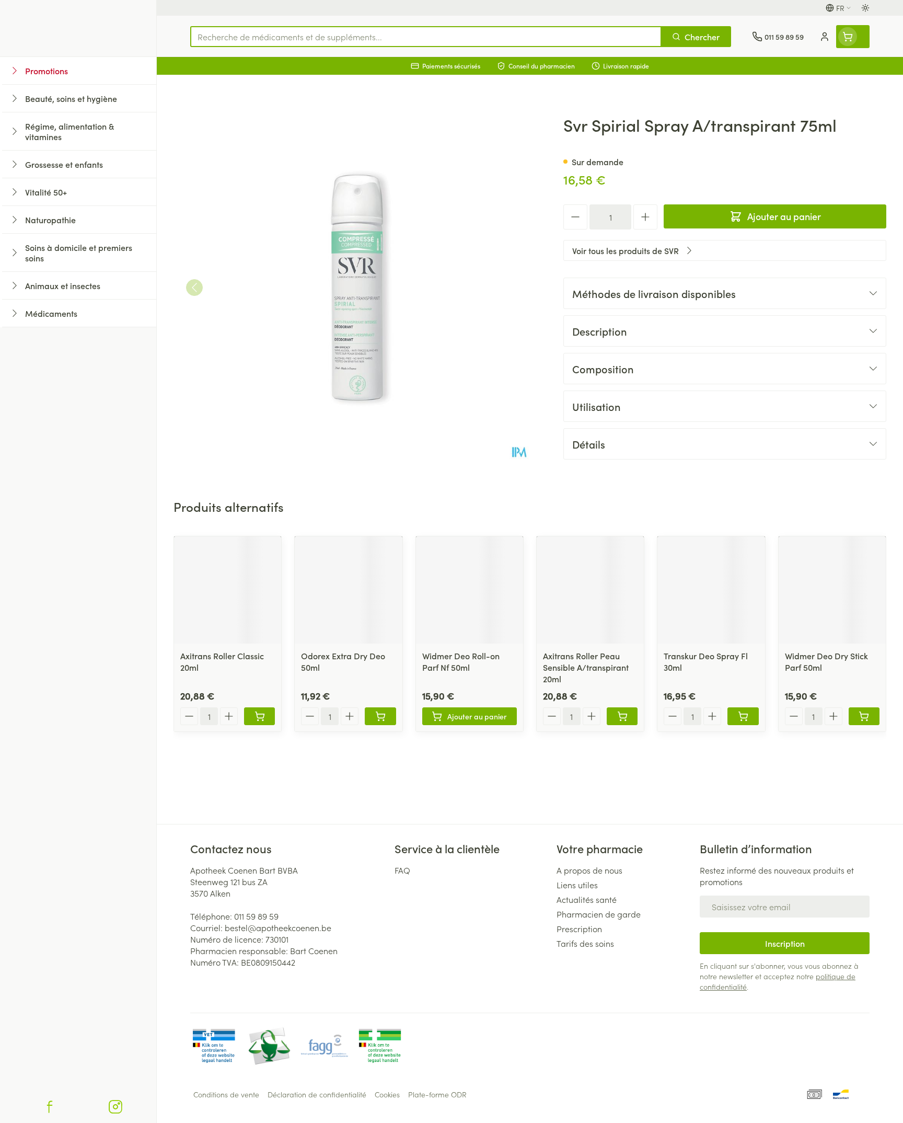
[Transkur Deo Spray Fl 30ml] (711, 590)
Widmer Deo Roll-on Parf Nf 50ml (461, 661)
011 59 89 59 (256, 916)
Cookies (387, 1094)
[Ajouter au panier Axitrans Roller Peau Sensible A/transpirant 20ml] (622, 716)
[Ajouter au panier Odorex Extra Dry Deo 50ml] (380, 716)
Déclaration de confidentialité (317, 1094)
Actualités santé (587, 899)
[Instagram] (115, 1107)
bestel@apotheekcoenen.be (278, 927)
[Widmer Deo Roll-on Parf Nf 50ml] (469, 590)
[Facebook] (49, 1107)
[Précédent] (194, 287)
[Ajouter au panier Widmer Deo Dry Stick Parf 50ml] (864, 716)
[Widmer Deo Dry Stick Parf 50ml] (832, 590)
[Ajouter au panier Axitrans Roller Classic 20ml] (259, 716)
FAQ (402, 870)
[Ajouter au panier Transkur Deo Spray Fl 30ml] (742, 716)
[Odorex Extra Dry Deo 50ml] (348, 590)
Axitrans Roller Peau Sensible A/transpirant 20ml (586, 667)
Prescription (579, 928)
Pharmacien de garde (599, 914)
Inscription (785, 943)
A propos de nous (589, 870)
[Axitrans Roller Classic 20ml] (227, 590)
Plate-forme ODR (437, 1094)
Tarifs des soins (585, 943)
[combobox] (426, 36)
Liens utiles (577, 884)
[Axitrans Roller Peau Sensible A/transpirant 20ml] (590, 590)
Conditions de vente (226, 1094)
